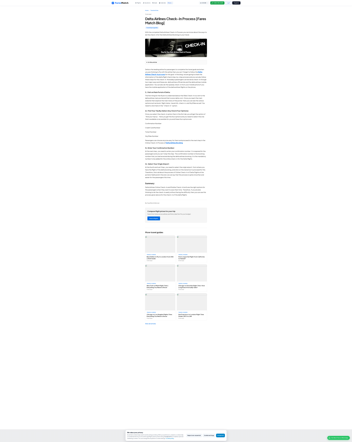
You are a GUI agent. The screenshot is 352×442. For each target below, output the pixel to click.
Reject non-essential (194, 435)
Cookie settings (209, 435)
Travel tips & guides (152, 27)
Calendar (163, 3)
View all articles (150, 323)
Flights (139, 3)
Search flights (153, 218)
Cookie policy (170, 438)
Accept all (220, 435)
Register (236, 3)
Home (147, 10)
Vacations (147, 3)
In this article (152, 62)
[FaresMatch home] (122, 3)
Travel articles (154, 10)
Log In (228, 3)
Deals (155, 3)
